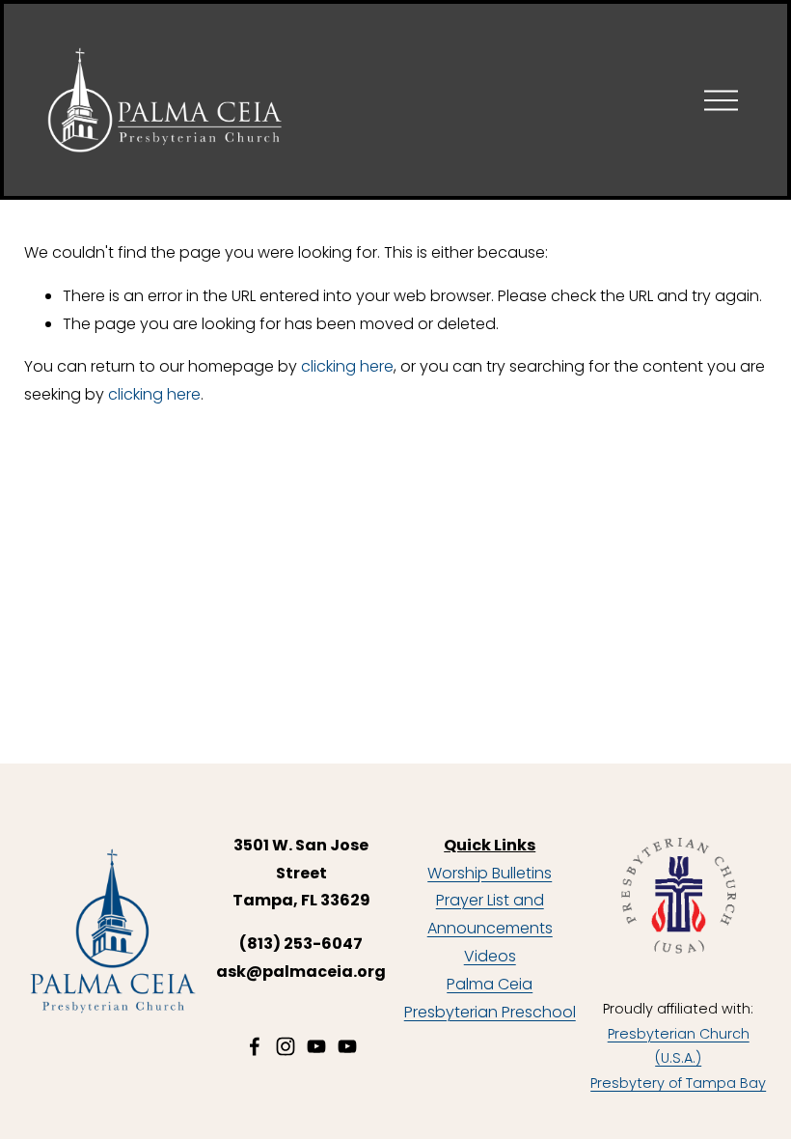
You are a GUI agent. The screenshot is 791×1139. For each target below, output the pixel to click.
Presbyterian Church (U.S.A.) (679, 1046)
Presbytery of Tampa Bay (678, 1083)
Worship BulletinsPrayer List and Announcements (490, 901)
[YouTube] (316, 1046)
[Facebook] (254, 1046)
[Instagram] (285, 1046)
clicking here (347, 366)
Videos (490, 956)
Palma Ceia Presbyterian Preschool (490, 998)
